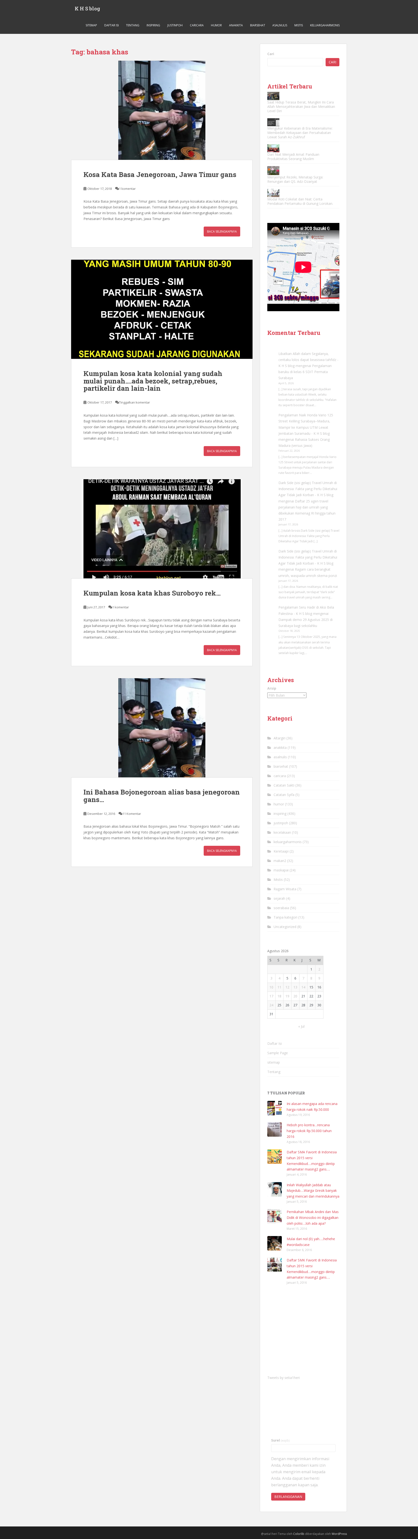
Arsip (271, 688)
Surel (280, 1440)
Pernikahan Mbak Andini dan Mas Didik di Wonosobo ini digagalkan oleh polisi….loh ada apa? (313, 1217)
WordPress (339, 1534)
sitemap (91, 25)
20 (295, 996)
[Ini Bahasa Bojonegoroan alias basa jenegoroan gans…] (162, 727)
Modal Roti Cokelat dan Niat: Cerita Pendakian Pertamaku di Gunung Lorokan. (300, 201)
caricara (197, 25)
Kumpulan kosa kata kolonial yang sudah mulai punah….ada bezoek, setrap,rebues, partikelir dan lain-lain (152, 381)
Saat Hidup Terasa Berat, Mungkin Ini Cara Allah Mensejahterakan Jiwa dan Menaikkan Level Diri (301, 106)
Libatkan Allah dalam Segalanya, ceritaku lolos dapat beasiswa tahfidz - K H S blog (308, 359)
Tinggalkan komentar (134, 402)
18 (279, 996)
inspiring (153, 25)
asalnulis (279, 25)
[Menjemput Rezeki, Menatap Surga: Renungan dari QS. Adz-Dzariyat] (273, 170)
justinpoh (175, 25)
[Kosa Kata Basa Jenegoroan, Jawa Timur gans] (162, 110)
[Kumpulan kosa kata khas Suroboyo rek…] (162, 528)
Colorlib (298, 1534)
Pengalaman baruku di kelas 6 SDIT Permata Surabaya (305, 371)
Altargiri (279, 738)
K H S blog (87, 8)
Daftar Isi (111, 25)
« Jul (301, 1026)
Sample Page (277, 1053)
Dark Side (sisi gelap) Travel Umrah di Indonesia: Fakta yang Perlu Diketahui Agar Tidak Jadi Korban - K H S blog (307, 488)
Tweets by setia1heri (283, 1377)
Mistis (298, 25)
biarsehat (257, 25)
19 (287, 996)
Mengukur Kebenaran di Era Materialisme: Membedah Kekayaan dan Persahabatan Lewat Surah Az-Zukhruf (300, 132)
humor (216, 25)
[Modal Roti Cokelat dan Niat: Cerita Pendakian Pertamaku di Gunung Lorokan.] (273, 193)
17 (271, 996)
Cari (270, 54)
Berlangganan (288, 1496)
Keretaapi (281, 851)
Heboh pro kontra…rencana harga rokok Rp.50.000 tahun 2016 (309, 1131)
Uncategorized (285, 926)
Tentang (132, 25)
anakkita (236, 25)
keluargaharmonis (325, 25)
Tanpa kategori (285, 917)
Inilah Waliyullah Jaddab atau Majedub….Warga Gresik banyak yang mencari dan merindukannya (313, 1191)
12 (287, 987)
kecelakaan (282, 832)
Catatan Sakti (284, 785)
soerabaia (281, 908)
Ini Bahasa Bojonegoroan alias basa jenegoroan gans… (161, 796)
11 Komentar (131, 813)
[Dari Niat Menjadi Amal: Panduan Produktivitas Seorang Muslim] (273, 148)
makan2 (280, 860)
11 (279, 987)
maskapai (281, 870)
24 (271, 1005)
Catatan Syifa (284, 794)
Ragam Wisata (285, 889)
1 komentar (127, 188)
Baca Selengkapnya (222, 231)
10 (271, 987)
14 (303, 987)
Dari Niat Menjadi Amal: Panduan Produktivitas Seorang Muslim (293, 156)
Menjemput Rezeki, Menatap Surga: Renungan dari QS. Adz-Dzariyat (295, 179)
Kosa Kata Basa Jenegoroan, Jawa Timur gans (159, 174)
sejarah (279, 898)
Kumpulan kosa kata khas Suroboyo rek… (152, 593)
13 (295, 987)
